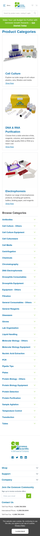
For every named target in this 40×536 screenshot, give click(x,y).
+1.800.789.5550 (20, 506)
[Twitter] (17, 457)
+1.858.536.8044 (23, 510)
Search (35, 13)
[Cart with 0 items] (36, 5)
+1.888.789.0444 (18, 514)
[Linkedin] (26, 457)
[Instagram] (21, 457)
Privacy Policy (20, 525)
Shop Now (9, 83)
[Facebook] (13, 457)
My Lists (32, 5)
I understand (20, 531)
